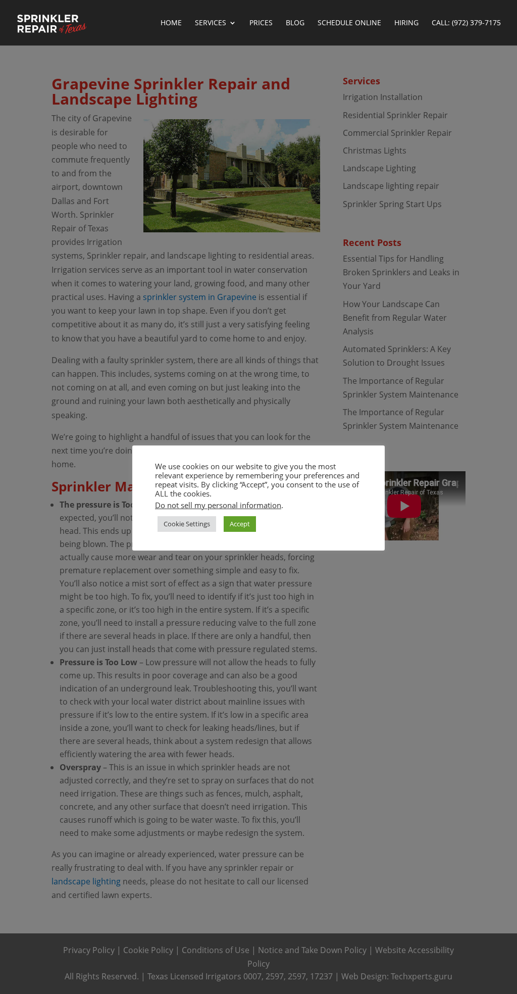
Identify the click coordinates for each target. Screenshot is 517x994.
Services (210, 23)
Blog (295, 23)
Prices (261, 23)
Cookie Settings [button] (187, 523)
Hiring (406, 23)
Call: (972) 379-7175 (466, 23)
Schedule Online (349, 23)
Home (171, 23)
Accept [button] (240, 523)
